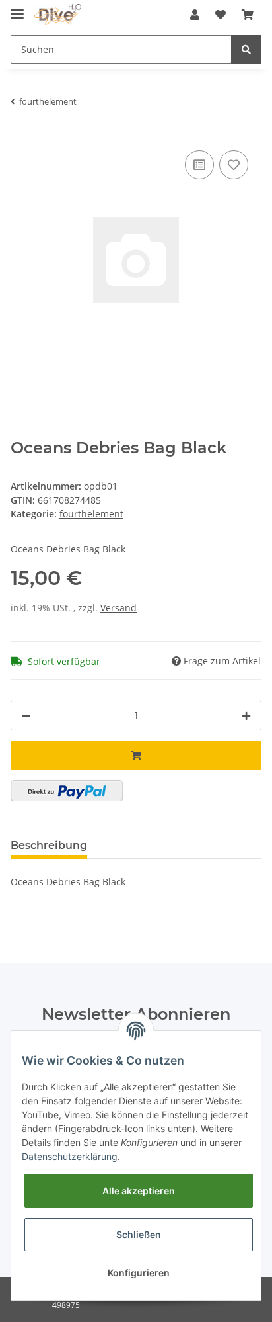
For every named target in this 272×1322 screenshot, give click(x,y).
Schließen (138, 1234)
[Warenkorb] (247, 14)
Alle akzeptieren (138, 1190)
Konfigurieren (139, 1272)
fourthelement (91, 513)
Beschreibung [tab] (49, 845)
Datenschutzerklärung (70, 1156)
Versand (118, 607)
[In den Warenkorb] (136, 755)
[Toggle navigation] (17, 8)
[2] (67, 790)
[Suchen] (246, 49)
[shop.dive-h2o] (57, 15)
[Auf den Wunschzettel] (233, 164)
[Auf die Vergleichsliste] (199, 164)
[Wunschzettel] (220, 14)
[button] (194, 14)
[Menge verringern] (25, 715)
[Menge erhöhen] (246, 715)
